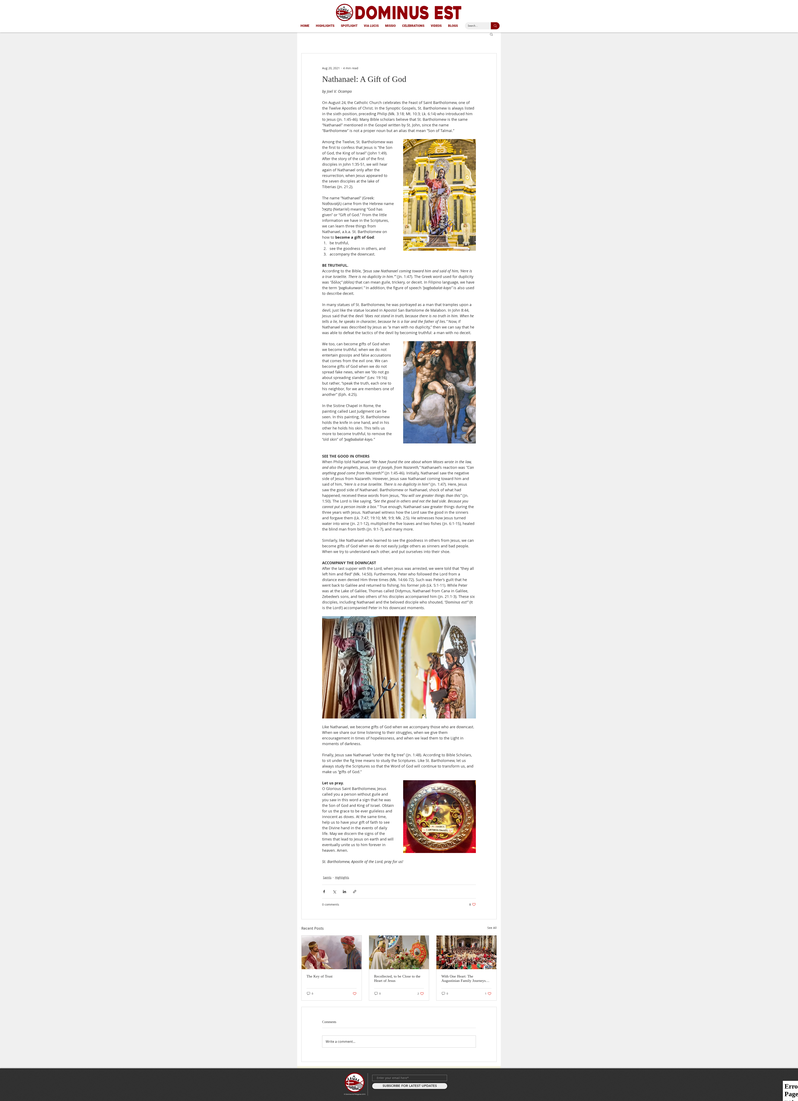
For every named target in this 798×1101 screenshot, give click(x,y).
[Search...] (495, 25)
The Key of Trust (319, 976)
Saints (327, 877)
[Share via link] (355, 892)
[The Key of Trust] (332, 952)
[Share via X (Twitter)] (334, 892)
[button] (491, 34)
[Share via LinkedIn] (344, 892)
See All (492, 928)
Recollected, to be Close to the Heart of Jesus (397, 978)
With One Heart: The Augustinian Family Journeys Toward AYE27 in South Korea (465, 978)
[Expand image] (360, 667)
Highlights (342, 877)
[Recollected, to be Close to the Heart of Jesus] (399, 952)
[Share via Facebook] (324, 892)
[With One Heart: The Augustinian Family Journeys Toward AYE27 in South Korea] (466, 952)
